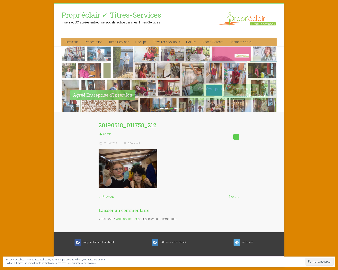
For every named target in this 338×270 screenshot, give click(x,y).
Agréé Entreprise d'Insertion (102, 95)
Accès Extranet (212, 42)
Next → (234, 196)
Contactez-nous (241, 42)
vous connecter (126, 219)
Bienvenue (72, 42)
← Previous (106, 196)
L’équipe (141, 42)
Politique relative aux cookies (81, 263)
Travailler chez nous (166, 42)
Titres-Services (119, 42)
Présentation (93, 42)
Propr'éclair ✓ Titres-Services (111, 15)
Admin (107, 134)
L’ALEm (191, 42)
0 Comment (133, 143)
